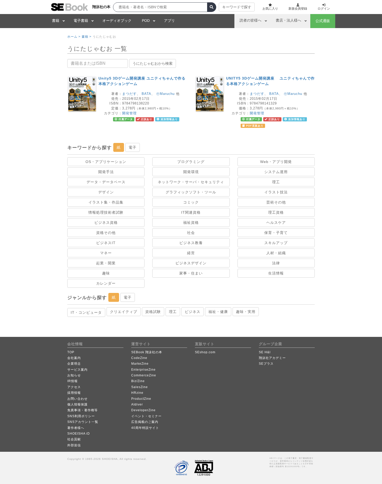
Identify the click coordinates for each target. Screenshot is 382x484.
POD (146, 20)
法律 (276, 263)
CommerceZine (143, 375)
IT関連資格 (191, 212)
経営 (191, 253)
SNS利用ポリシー (81, 416)
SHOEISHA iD (78, 433)
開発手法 (106, 172)
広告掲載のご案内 (144, 422)
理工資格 (276, 212)
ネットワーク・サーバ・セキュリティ (191, 182)
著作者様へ (75, 428)
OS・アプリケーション (105, 162)
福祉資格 (191, 222)
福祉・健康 (218, 312)
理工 (276, 182)
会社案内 (74, 358)
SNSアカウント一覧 (82, 422)
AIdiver (137, 404)
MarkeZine (140, 363)
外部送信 (74, 445)
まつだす (129, 94)
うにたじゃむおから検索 (153, 63)
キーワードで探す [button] (236, 7)
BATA (146, 94)
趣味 (106, 273)
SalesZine (139, 387)
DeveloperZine (143, 410)
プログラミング (191, 162)
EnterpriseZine (143, 369)
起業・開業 (106, 263)
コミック (191, 202)
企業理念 (74, 363)
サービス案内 (77, 369)
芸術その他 (276, 202)
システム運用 (276, 172)
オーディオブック (116, 20)
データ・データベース (106, 182)
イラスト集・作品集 (105, 202)
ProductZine (141, 399)
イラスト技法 (276, 192)
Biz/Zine (138, 381)
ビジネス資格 (106, 222)
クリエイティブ (123, 312)
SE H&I (265, 352)
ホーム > (74, 36)
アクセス (74, 387)
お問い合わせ (77, 399)
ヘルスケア (276, 222)
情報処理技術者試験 (105, 212)
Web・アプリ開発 (276, 162)
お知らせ (74, 375)
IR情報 (72, 381)
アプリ (169, 20)
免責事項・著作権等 (82, 410)
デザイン (106, 192)
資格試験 (153, 312)
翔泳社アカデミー (272, 358)
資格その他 (106, 233)
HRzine (137, 393)
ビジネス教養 (191, 243)
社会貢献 (74, 439)
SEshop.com (205, 352)
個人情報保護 (77, 404)
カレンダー (106, 283)
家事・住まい (191, 273)
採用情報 (74, 393)
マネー (106, 253)
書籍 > (86, 36)
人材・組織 (276, 253)
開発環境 (191, 172)
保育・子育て (276, 233)
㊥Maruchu (165, 94)
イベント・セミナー (146, 416)
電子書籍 (81, 20)
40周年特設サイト (145, 428)
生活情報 (276, 273)
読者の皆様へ (250, 20)
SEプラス (266, 363)
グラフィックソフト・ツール (191, 192)
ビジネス (192, 312)
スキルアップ (276, 243)
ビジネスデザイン (191, 263)
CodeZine (139, 358)
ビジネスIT (106, 243)
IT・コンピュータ (86, 312)
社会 (191, 233)
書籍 (55, 20)
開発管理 (129, 113)
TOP (70, 352)
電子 (132, 147)
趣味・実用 (245, 312)
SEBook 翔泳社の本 (146, 352)
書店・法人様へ (288, 20)
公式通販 (322, 21)
